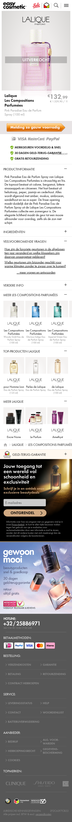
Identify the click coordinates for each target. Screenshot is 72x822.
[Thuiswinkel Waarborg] (21, 801)
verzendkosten (43, 814)
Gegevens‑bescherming (52, 751)
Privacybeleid (18, 524)
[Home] (5, 444)
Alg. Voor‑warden (51, 741)
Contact (14, 712)
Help (46, 703)
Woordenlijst (53, 712)
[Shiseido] (44, 783)
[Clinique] (15, 783)
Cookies (14, 760)
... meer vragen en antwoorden (36, 272)
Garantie (50, 665)
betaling (14, 674)
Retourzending (54, 674)
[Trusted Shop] (46, 5)
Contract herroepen (23, 683)
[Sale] (36, 5)
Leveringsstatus (20, 703)
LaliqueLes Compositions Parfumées (19, 100)
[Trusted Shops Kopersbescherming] (8, 801)
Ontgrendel (22, 512)
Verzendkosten (19, 665)
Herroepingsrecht (21, 751)
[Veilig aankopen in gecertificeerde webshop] (38, 801)
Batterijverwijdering (23, 722)
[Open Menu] (15, 5)
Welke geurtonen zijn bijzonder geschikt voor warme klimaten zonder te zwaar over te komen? (35, 264)
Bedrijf (13, 741)
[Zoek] (56, 5)
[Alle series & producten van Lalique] (36, 20)
